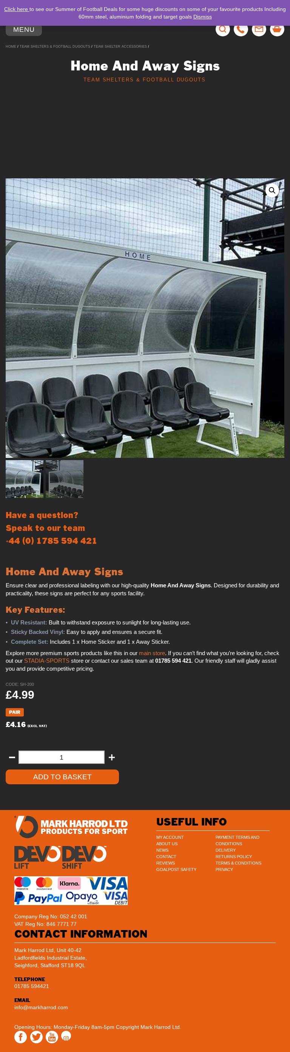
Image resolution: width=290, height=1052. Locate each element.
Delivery (226, 850)
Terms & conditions (238, 863)
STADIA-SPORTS (46, 661)
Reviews (165, 863)
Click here (16, 9)
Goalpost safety (176, 869)
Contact (166, 856)
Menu (27, 30)
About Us (166, 843)
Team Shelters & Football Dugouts (55, 46)
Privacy (224, 869)
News (162, 850)
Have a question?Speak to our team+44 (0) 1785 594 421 (51, 528)
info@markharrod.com (41, 1007)
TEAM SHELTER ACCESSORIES (120, 46)
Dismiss (202, 17)
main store (152, 653)
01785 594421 (31, 986)
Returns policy (234, 856)
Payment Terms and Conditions (237, 840)
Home (11, 46)
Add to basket (62, 777)
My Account (170, 837)
